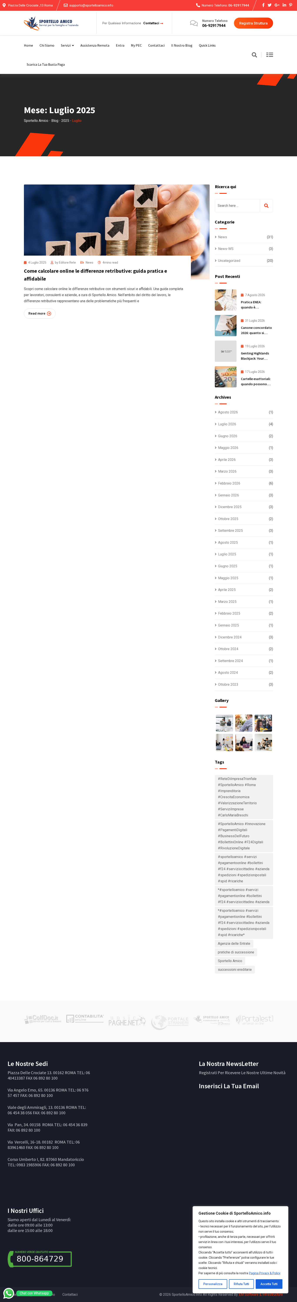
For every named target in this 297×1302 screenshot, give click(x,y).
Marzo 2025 (227, 602)
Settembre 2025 (230, 531)
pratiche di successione (236, 952)
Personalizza (212, 1284)
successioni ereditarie (235, 970)
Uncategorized (229, 261)
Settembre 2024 (230, 661)
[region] (240, 1249)
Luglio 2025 (227, 554)
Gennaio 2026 (228, 495)
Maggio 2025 (228, 578)
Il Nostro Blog (181, 45)
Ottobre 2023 (228, 684)
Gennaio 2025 (228, 625)
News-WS (226, 249)
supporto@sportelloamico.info (91, 5)
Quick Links (207, 45)
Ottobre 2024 (228, 649)
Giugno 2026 (227, 436)
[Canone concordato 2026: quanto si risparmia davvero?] (226, 325)
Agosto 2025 (228, 542)
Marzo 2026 (227, 471)
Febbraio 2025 (229, 613)
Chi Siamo (47, 45)
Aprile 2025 (227, 590)
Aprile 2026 (227, 460)
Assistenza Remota (94, 45)
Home (28, 45)
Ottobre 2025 (228, 519)
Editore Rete (67, 262)
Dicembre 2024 (230, 637)
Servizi (66, 45)
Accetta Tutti (269, 1284)
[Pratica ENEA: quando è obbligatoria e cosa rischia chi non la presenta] (226, 300)
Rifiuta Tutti (241, 1284)
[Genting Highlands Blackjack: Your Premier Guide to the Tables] (226, 351)
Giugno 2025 (227, 566)
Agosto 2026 (228, 412)
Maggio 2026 (228, 448)
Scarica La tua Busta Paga (46, 64)
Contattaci (151, 23)
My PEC (136, 45)
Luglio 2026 (227, 424)
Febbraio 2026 (229, 483)
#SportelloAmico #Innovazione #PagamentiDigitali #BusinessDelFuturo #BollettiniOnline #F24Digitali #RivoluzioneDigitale (241, 836)
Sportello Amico (230, 961)
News (89, 262)
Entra (120, 45)
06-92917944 (238, 5)
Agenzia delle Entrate (234, 943)
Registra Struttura (253, 23)
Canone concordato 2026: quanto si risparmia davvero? (256, 332)
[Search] (254, 55)
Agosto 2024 (228, 673)
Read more (36, 313)
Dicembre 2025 (230, 507)
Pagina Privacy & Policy (264, 1273)
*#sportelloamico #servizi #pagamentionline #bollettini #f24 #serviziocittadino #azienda (243, 896)
